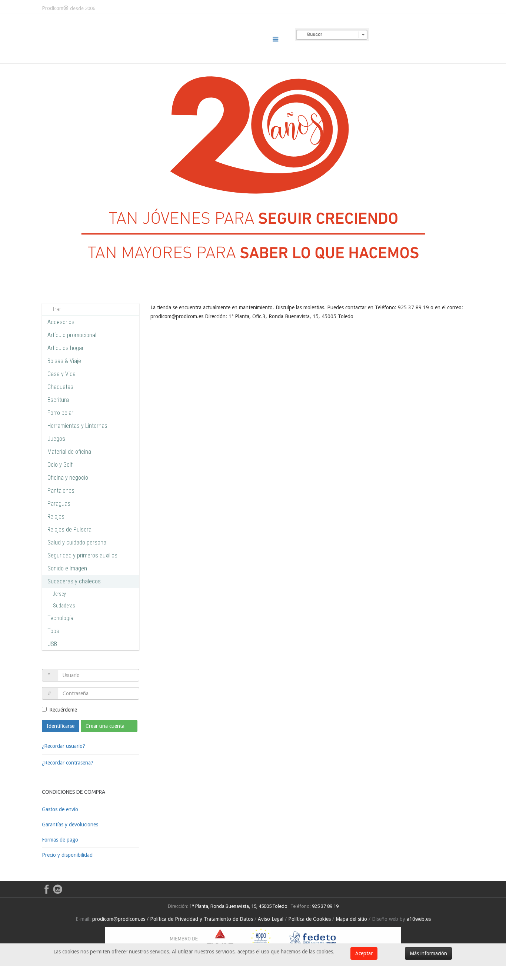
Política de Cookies (309, 919)
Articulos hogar (65, 348)
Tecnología (60, 618)
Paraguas (58, 503)
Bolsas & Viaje (64, 360)
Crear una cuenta (106, 726)
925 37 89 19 (325, 906)
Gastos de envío (60, 809)
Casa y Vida (61, 373)
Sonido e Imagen (67, 568)
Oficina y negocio (67, 477)
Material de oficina (69, 451)
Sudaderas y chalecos (74, 581)
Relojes (55, 516)
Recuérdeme (63, 710)
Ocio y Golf (60, 464)
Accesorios (60, 322)
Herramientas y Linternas (77, 425)
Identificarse (60, 726)
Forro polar (60, 412)
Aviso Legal (270, 919)
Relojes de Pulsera (69, 529)
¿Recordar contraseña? (67, 763)
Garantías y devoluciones (70, 824)
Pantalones (60, 490)
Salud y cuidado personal (77, 542)
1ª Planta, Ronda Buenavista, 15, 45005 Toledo (237, 906)
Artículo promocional (71, 335)
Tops (53, 630)
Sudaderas (64, 606)
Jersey (59, 594)
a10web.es (419, 919)
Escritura (58, 399)
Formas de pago (60, 840)
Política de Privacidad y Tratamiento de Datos (201, 919)
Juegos (56, 438)
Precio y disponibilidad (67, 855)
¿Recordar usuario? (63, 746)
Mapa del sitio (351, 919)
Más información (428, 953)
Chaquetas (60, 386)
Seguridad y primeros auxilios (82, 555)
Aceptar (364, 953)
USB (52, 643)
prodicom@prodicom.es (118, 919)
